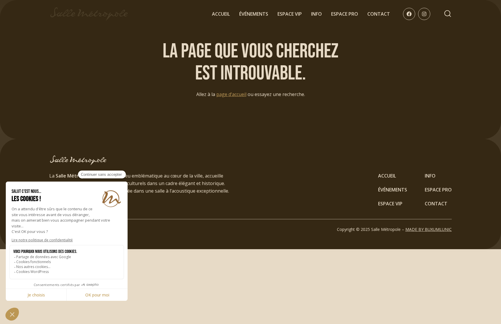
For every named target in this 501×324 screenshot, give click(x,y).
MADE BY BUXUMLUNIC (428, 229)
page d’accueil (231, 94)
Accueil (221, 14)
